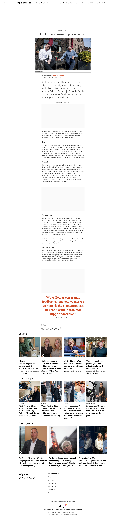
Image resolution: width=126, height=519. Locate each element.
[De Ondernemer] (24, 3)
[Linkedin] (23, 478)
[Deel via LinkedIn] (59, 328)
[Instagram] (30, 478)
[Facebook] (27, 478)
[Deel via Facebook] (51, 328)
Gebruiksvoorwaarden (76, 509)
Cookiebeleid (47, 509)
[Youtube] (34, 478)
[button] (65, 509)
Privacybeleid (55, 509)
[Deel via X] (55, 328)
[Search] (121, 3)
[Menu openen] (5, 3)
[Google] (20, 478)
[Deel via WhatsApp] (47, 328)
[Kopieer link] (42, 328)
